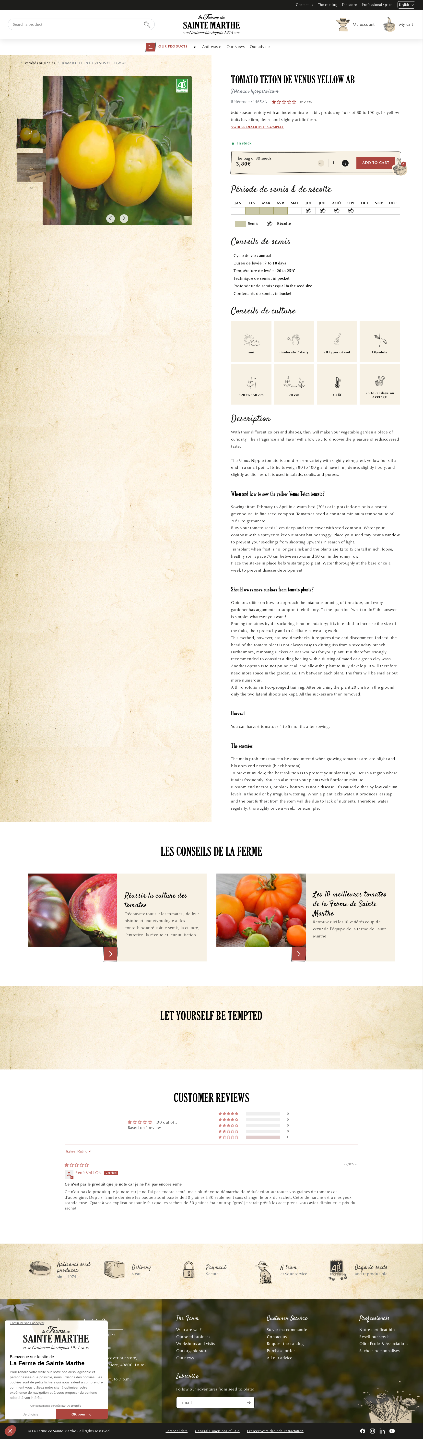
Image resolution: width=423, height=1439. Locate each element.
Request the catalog (285, 1343)
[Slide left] (110, 218)
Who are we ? (188, 1329)
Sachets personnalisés (379, 1350)
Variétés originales (40, 63)
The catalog (327, 5)
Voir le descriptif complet (257, 127)
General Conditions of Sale (217, 1431)
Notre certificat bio (377, 1329)
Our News (235, 46)
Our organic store (192, 1350)
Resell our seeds (374, 1336)
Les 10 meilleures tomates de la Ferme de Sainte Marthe (350, 904)
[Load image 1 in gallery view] (31, 133)
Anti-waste (212, 46)
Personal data (176, 1431)
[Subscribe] (249, 1402)
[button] (166, 47)
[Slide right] (124, 218)
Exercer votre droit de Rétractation (275, 1431)
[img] (77, 1165)
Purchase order (281, 1350)
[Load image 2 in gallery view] (31, 168)
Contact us (304, 5)
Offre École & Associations (383, 1343)
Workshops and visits (195, 1343)
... (17, 63)
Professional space (377, 5)
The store (349, 5)
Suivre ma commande (287, 1329)
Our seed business (193, 1336)
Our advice (260, 46)
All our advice (279, 1357)
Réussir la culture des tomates (156, 900)
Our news (185, 1357)
